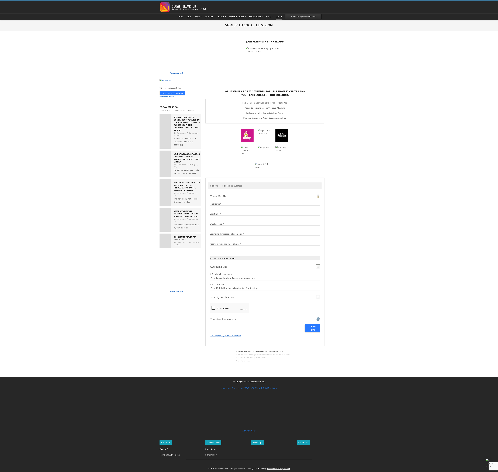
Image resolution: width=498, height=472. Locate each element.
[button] (490, 463)
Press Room (210, 449)
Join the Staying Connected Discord (303, 17)
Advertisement (176, 73)
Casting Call (165, 449)
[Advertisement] (180, 57)
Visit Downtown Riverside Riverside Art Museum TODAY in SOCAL (186, 214)
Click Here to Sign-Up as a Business (225, 336)
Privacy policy (211, 455)
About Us (165, 442)
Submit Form (312, 328)
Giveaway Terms (167, 96)
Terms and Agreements (170, 455)
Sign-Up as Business (232, 185)
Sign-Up (214, 185)
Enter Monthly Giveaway (172, 93)
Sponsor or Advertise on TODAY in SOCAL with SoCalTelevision (249, 388)
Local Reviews (213, 442)
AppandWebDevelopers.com (278, 468)
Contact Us (303, 442)
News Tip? (257, 442)
